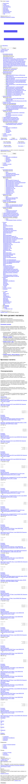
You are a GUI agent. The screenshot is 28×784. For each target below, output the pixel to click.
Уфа (4, 13)
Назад (7, 172)
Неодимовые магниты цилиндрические (14, 63)
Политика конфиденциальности (8, 765)
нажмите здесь (17, 780)
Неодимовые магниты (8, 57)
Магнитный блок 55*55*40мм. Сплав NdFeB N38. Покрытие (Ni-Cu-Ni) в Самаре (12, 672)
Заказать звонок (4, 50)
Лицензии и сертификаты (11, 127)
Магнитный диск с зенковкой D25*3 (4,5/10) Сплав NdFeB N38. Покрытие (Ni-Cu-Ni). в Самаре (14, 514)
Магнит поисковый (19, 59)
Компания (5, 126)
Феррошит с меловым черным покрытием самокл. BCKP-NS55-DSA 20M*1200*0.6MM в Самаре (13, 580)
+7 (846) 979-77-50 (5, 49)
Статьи (4, 133)
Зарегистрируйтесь (5, 150)
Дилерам (8, 132)
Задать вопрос (4, 396)
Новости (8, 128)
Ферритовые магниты (8, 71)
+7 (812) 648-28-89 (7, 142)
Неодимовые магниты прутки (14, 65)
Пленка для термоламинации (9, 259)
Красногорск (6, 3)
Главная (2, 312)
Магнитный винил (7, 235)
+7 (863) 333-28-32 (7, 146)
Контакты (5, 135)
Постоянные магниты (8, 228)
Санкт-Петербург (7, 6)
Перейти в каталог (5, 773)
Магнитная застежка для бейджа (10, 275)
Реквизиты (8, 130)
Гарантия (5, 753)
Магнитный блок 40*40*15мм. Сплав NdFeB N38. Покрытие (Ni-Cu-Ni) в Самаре (12, 654)
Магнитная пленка (7, 252)
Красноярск (5, 9)
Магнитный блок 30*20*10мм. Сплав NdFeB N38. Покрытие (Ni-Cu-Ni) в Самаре (12, 698)
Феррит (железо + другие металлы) (11, 354)
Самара (7, 1)
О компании (6, 736)
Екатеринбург (6, 5)
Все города (21, 146)
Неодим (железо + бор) (8, 341)
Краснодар (5, 8)
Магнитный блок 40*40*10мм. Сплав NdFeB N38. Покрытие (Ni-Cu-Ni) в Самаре (12, 617)
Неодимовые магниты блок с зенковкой (12, 58)
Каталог (2, 167)
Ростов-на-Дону (6, 12)
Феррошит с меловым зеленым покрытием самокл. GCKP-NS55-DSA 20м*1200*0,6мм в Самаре (14, 423)
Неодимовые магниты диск (9, 61)
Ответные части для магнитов (10, 69)
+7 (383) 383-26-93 (21, 142)
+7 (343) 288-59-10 (23, 139)
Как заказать (8, 131)
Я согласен (3, 782)
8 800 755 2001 (4, 139)
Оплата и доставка (7, 134)
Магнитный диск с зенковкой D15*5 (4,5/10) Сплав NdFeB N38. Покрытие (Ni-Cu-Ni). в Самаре (14, 478)
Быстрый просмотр (5, 399)
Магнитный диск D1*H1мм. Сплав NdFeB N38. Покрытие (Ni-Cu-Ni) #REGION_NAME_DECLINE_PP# (14, 551)
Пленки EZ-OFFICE (7, 265)
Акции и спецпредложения (9, 744)
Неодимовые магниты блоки (12, 62)
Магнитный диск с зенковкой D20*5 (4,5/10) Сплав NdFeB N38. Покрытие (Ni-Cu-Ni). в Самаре (14, 496)
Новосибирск (6, 10)
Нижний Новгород (7, 11)
